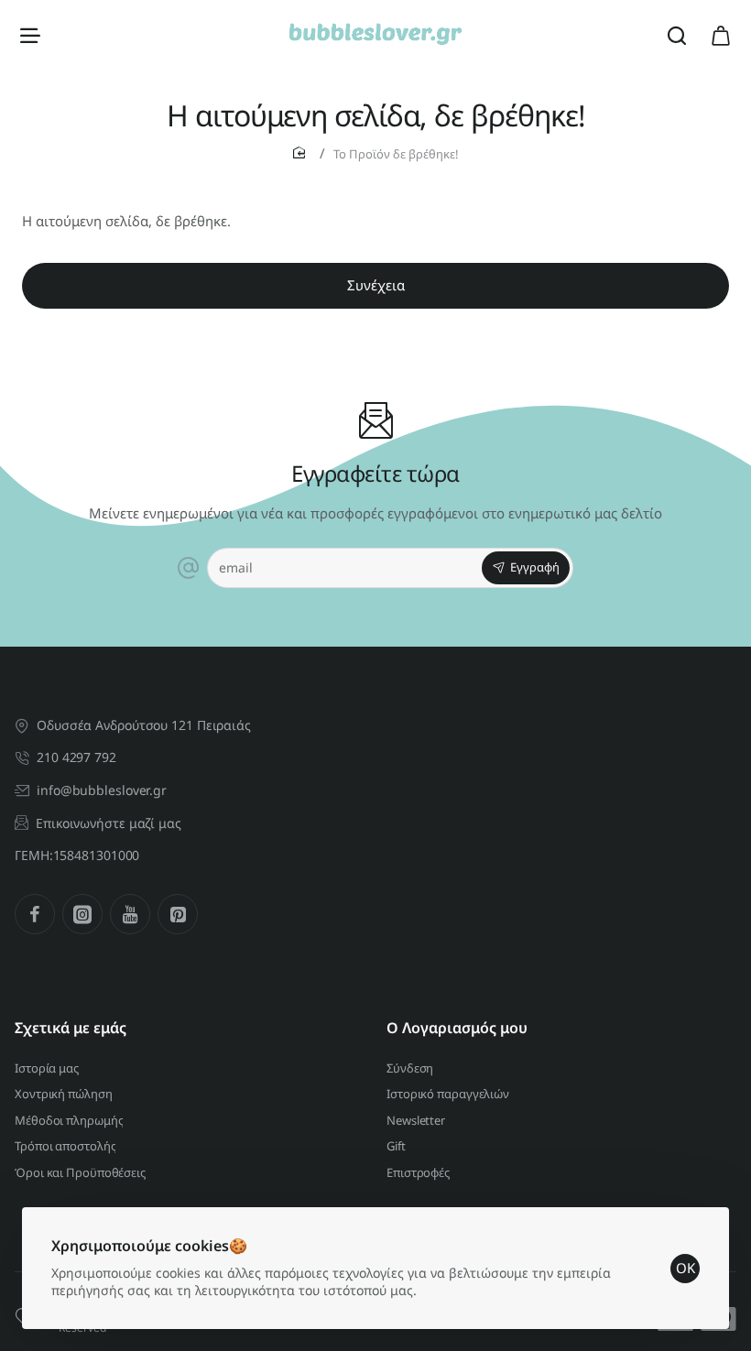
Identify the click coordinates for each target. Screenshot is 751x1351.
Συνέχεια (376, 285)
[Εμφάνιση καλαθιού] (721, 34)
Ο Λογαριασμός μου (457, 1028)
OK (685, 1267)
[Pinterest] (178, 914)
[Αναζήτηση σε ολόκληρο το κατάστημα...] (677, 34)
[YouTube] (130, 914)
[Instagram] (82, 914)
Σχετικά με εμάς (70, 1028)
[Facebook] (35, 914)
